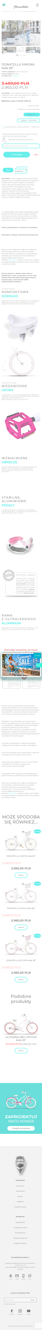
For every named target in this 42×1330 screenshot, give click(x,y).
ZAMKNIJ (37, 655)
